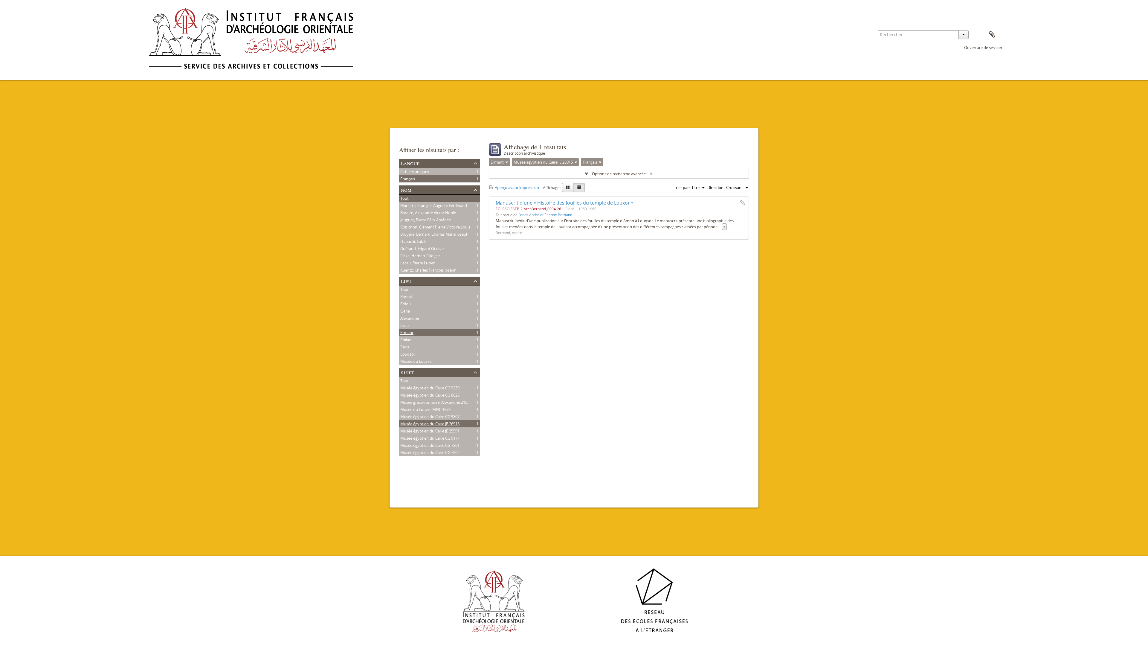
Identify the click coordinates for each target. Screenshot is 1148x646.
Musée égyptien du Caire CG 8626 (429, 395)
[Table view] (579, 187)
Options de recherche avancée (619, 173)
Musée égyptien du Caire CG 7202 (429, 452)
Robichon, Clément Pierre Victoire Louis (435, 227)
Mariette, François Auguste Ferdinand (433, 205)
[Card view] (567, 187)
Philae (405, 339)
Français (407, 179)
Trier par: (682, 187)
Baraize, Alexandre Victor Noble (428, 212)
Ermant (406, 332)
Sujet (407, 372)
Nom (406, 189)
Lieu (406, 281)
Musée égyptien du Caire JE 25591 (429, 431)
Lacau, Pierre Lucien (418, 263)
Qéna (405, 311)
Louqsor (407, 354)
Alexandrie (409, 318)
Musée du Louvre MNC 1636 (425, 409)
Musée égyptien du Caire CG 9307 (429, 416)
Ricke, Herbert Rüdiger (420, 255)
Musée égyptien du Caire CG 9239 (429, 388)
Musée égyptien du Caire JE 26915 (429, 423)
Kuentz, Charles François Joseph (428, 270)
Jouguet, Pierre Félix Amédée (425, 220)
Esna (404, 325)
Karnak (406, 296)
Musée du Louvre (415, 361)
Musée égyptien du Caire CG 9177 (429, 438)
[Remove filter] (507, 162)
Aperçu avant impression (516, 187)
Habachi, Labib (413, 241)
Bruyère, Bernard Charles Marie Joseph (434, 234)
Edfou (405, 304)
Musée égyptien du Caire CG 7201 (429, 445)
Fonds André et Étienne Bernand (545, 214)
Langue (410, 163)
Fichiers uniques (414, 171)
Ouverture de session (983, 47)
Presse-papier (991, 34)
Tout (404, 198)
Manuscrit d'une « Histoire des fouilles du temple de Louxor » (564, 202)
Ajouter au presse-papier (743, 203)
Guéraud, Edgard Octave (422, 248)
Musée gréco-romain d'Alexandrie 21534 (435, 402)
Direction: (715, 187)
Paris (404, 347)
